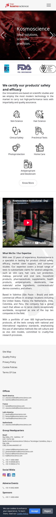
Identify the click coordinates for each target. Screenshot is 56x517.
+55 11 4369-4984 (12, 460)
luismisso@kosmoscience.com (16, 400)
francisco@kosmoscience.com (16, 454)
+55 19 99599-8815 (12, 462)
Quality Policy (9, 356)
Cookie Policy (22, 513)
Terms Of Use (9, 372)
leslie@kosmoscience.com (14, 406)
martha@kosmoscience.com (15, 418)
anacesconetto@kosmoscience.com (18, 398)
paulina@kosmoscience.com (15, 414)
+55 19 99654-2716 (12, 464)
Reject (47, 511)
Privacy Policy (9, 362)
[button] (52, 35)
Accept (34, 511)
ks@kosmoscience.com (13, 456)
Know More (28, 182)
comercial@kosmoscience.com (16, 450)
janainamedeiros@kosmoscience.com (19, 452)
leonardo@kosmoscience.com (16, 416)
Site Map (7, 351)
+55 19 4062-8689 (12, 488)
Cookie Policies (10, 367)
